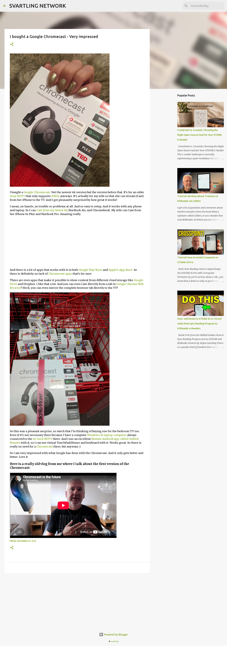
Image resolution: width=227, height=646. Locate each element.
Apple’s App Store (120, 269)
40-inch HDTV (42, 438)
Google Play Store (90, 269)
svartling (114, 641)
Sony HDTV (17, 196)
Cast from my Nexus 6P (51, 210)
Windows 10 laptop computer (106, 435)
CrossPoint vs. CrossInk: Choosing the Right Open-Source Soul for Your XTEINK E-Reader (199, 135)
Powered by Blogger (115, 634)
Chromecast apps (60, 273)
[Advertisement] (77, 242)
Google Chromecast (37, 192)
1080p (55, 196)
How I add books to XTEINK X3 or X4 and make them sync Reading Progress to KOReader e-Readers (199, 323)
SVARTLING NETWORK (37, 6)
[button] (12, 44)
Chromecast (44, 446)
